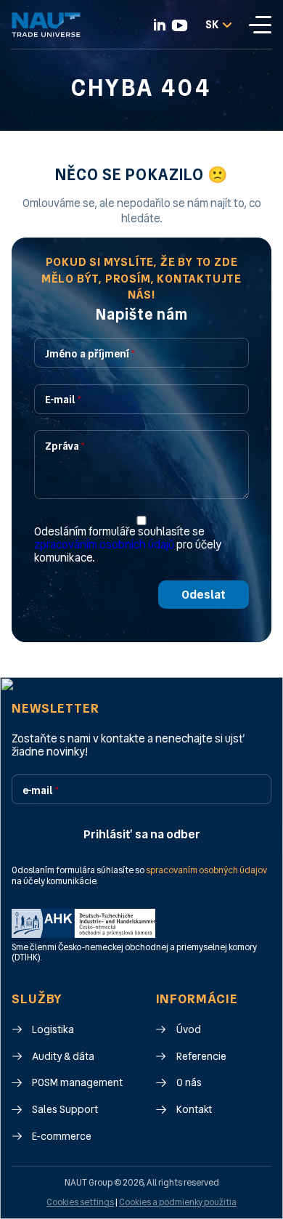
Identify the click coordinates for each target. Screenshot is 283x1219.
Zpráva (65, 446)
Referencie (201, 1056)
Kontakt (194, 1109)
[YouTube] (179, 25)
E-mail (63, 400)
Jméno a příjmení (90, 354)
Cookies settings (80, 1202)
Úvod (188, 1030)
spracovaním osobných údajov (206, 871)
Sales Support (65, 1109)
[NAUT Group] (46, 24)
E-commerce (61, 1136)
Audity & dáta (63, 1056)
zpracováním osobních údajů (104, 545)
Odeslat (203, 594)
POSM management (77, 1083)
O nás (189, 1083)
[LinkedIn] (159, 24)
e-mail (40, 791)
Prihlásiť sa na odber (141, 834)
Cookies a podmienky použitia (178, 1202)
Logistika (53, 1030)
